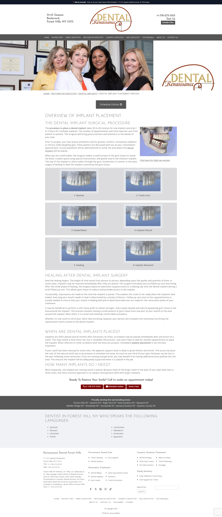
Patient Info (57, 37)
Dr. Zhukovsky (76, 471)
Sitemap (129, 502)
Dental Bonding (145, 457)
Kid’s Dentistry (133, 37)
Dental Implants (88, 93)
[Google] (100, 489)
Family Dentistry (73, 37)
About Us (161, 37)
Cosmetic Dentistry (115, 37)
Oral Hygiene (113, 457)
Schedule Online (168, 22)
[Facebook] (90, 489)
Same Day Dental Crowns (118, 473)
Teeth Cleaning (97, 457)
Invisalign (162, 465)
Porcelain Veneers (146, 465)
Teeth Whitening (165, 461)
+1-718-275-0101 (93, 387)
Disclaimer (118, 502)
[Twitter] (95, 489)
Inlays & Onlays (164, 457)
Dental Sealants (97, 461)
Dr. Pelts (66, 471)
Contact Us (173, 37)
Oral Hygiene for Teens (148, 479)
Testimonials (148, 37)
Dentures (112, 476)
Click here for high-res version (155, 160)
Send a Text (134, 387)
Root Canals (95, 480)
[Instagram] (105, 489)
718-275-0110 (54, 467)
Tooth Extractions (115, 480)
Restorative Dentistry (93, 37)
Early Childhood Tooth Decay (150, 476)
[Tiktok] (110, 489)
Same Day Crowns (146, 461)
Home (46, 37)
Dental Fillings (96, 473)
